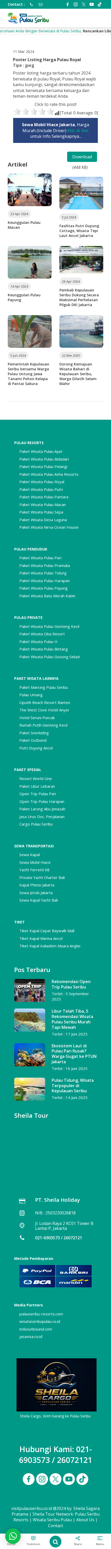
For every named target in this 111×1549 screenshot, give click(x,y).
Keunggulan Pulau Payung (24, 297)
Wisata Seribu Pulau (52, 1520)
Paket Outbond (32, 740)
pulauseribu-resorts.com (41, 1313)
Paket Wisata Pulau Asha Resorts (48, 474)
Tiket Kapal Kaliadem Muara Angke (50, 945)
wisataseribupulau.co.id (39, 1321)
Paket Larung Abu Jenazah (42, 808)
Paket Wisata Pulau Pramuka (44, 565)
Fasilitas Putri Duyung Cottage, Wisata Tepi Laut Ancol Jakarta (79, 230)
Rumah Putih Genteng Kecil (43, 725)
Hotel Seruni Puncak (37, 717)
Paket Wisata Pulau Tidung (43, 572)
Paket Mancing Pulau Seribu (43, 687)
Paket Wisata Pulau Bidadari (44, 459)
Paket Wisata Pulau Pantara (43, 496)
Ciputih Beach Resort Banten (44, 702)
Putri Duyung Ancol (36, 747)
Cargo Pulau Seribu (36, 824)
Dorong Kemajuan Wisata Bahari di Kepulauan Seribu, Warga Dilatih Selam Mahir (78, 374)
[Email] (39, 4)
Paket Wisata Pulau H (38, 641)
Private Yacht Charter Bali (42, 877)
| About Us (83, 1520)
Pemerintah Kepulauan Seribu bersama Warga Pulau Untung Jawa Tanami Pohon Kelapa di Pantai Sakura (28, 374)
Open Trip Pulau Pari (37, 793)
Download (82, 157)
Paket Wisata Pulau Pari (40, 557)
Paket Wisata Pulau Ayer (41, 451)
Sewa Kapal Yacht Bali (38, 900)
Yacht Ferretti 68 (34, 869)
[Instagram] (75, 4)
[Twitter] (83, 4)
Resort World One (35, 778)
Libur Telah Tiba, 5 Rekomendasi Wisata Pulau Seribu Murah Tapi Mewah (72, 1019)
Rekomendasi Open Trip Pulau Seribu (71, 984)
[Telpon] (30, 4)
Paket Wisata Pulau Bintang (43, 649)
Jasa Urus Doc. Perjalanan (42, 816)
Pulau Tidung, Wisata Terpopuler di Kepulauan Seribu (73, 1085)
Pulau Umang (31, 694)
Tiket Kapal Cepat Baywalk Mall (46, 930)
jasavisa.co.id (30, 1336)
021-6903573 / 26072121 (58, 1238)
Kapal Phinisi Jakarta (36, 884)
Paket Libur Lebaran (37, 786)
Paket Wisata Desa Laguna (43, 519)
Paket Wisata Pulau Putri (41, 489)
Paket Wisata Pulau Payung (43, 588)
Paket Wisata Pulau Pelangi (43, 466)
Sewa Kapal (29, 854)
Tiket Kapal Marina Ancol (40, 938)
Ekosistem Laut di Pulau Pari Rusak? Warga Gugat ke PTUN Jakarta (74, 1054)
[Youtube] (91, 4)
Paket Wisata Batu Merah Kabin (47, 595)
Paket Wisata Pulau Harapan (44, 580)
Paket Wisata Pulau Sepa (41, 512)
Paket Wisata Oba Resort (42, 633)
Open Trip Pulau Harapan (41, 801)
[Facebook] (67, 4)
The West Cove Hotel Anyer (44, 709)
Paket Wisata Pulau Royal (41, 481)
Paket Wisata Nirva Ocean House (48, 527)
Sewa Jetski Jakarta (36, 892)
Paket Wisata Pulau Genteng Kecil (49, 626)
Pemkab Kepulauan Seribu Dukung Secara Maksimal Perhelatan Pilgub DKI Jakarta (79, 297)
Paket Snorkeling (34, 732)
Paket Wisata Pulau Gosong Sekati (49, 656)
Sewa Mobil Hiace (35, 862)
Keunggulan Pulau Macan (24, 225)
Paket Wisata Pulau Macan (42, 504)
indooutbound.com (35, 1329)
